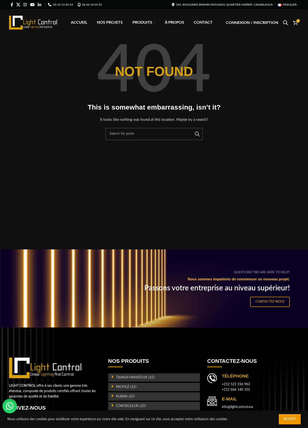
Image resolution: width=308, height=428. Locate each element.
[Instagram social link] (25, 5)
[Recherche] (285, 23)
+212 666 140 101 (236, 389)
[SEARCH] (197, 134)
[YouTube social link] (32, 5)
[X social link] (18, 5)
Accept (290, 419)
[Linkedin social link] (39, 5)
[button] (9, 406)
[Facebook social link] (12, 5)
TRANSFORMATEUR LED (135, 377)
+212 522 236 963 (236, 384)
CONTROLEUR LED (131, 406)
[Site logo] (33, 22)
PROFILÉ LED (126, 387)
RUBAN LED (125, 396)
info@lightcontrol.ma (237, 407)
